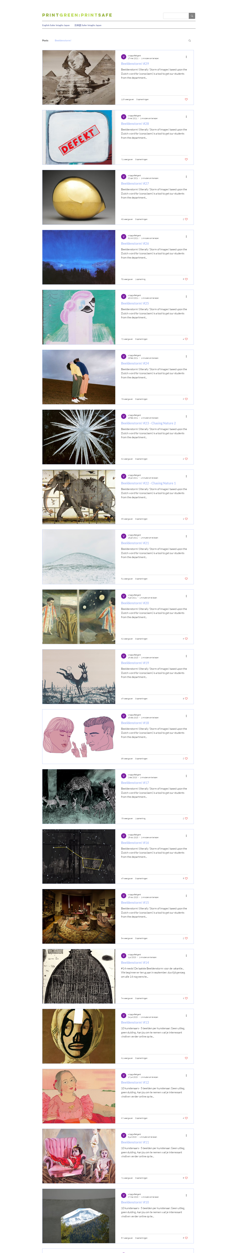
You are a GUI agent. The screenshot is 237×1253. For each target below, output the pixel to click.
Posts (45, 40)
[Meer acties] (187, 57)
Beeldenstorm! (63, 40)
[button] (189, 40)
